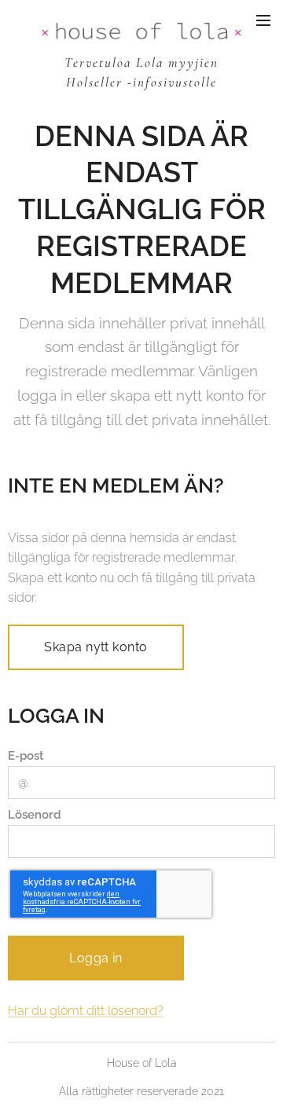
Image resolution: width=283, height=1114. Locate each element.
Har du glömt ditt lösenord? (86, 1010)
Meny (263, 19)
